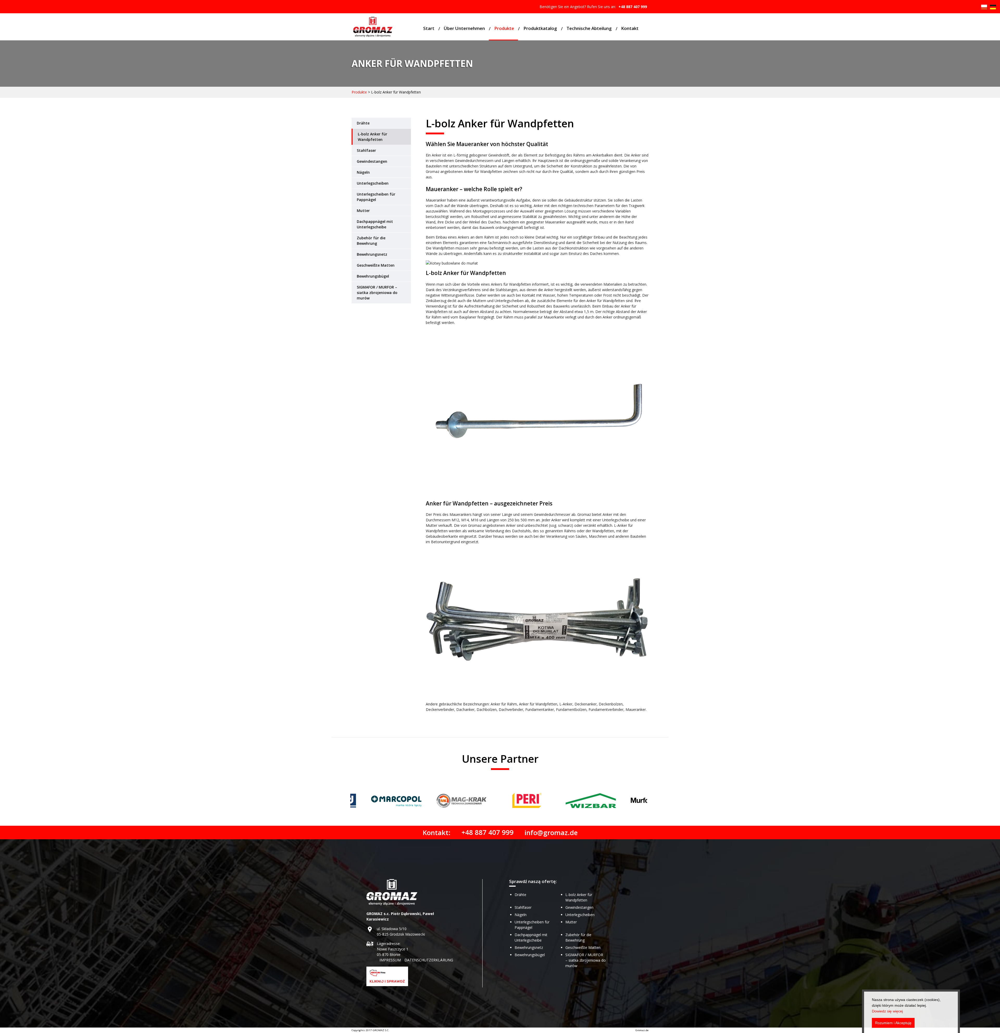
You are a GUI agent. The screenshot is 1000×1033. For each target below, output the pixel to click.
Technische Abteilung (589, 28)
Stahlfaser (366, 150)
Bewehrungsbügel (373, 276)
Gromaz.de (641, 1030)
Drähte (363, 123)
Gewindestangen (372, 161)
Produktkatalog (540, 28)
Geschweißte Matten (376, 265)
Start (428, 28)
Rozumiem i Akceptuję (893, 1023)
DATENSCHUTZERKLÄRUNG (428, 959)
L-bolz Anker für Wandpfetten (372, 137)
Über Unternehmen (464, 28)
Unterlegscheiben (373, 183)
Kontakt (630, 28)
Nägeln (363, 172)
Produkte (504, 28)
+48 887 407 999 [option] (632, 6)
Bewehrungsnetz (372, 254)
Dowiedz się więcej (887, 1011)
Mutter (363, 210)
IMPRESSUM (390, 959)
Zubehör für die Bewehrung (371, 240)
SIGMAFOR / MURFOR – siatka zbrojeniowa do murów (377, 292)
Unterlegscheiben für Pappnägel (376, 197)
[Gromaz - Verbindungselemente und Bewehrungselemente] (373, 27)
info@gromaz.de (551, 832)
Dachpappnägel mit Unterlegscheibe (375, 224)
